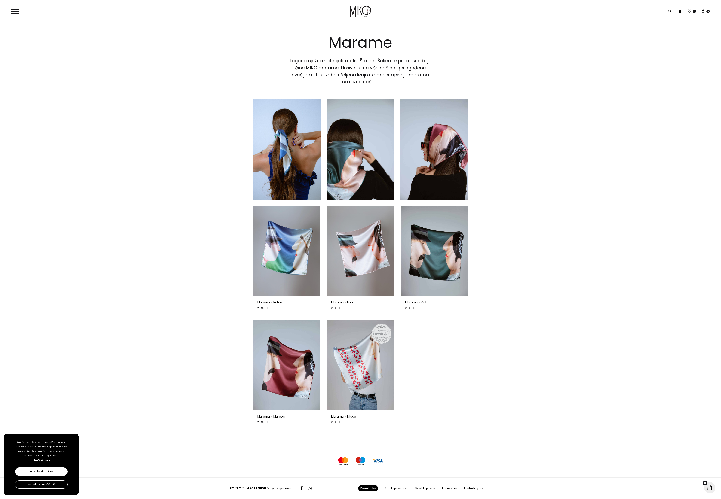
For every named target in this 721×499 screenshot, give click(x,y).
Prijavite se (388, 271)
